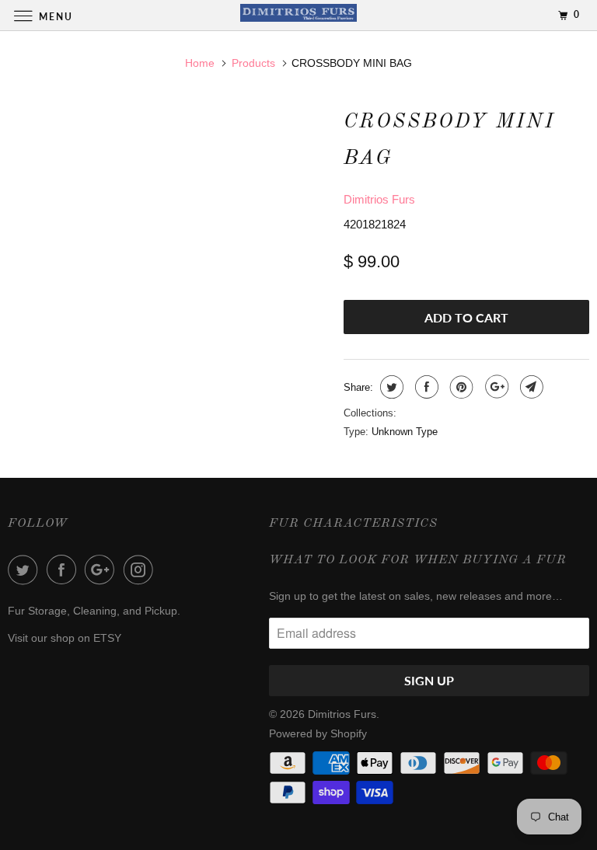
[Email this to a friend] (529, 387)
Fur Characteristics (353, 523)
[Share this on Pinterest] (459, 387)
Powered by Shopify (318, 733)
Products (253, 63)
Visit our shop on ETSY (64, 638)
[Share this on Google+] (494, 387)
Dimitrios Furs (379, 199)
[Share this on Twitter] (389, 387)
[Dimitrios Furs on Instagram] (141, 569)
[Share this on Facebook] (424, 387)
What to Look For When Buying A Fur (418, 560)
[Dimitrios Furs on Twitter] (26, 569)
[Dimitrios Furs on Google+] (102, 569)
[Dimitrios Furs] (298, 15)
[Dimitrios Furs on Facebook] (64, 569)
